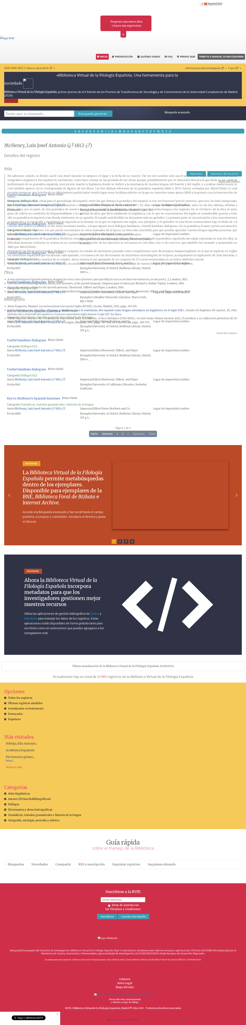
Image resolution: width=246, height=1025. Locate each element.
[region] (123, 495)
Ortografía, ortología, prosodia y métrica (33, 820)
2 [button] (120, 541)
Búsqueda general (92, 114)
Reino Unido (55, 194)
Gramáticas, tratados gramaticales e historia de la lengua (57, 317)
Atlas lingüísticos (19, 793)
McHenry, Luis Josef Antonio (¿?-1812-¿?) (40, 205)
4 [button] (132, 541)
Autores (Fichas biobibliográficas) (29, 799)
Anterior (107, 433)
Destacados (15, 713)
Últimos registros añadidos (25, 703)
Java (232, 68)
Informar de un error (224, 173)
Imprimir (196, 173)
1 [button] (113, 541)
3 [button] (126, 541)
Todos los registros (20, 697)
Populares (14, 719)
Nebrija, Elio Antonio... (21, 743)
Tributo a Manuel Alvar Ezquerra (221, 56)
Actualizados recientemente (26, 708)
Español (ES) (214, 3)
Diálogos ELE (28, 201)
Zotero (94, 613)
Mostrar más (14, 767)
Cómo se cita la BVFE (37, 68)
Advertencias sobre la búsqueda (202, 68)
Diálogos (13, 804)
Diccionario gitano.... (20, 757)
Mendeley (30, 618)
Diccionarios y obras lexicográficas (30, 809)
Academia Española (20, 750)
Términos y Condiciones (125, 909)
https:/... (10, 760)
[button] (9, 495)
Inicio (94, 433)
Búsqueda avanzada (177, 112)
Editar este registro (229, 181)
